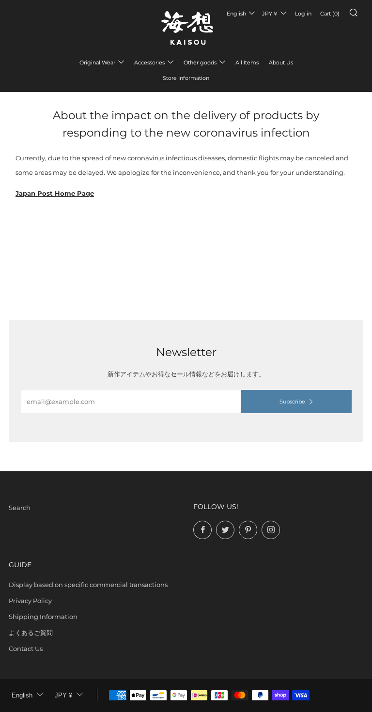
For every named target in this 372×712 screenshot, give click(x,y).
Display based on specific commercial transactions (88, 584)
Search (20, 507)
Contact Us (26, 648)
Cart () (330, 13)
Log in (303, 13)
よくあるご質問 (31, 632)
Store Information (186, 78)
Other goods (200, 62)
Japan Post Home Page (55, 193)
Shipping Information (43, 616)
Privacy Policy (30, 600)
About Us (281, 62)
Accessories (149, 62)
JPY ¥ (270, 13)
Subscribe (292, 401)
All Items (247, 62)
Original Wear (97, 62)
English (236, 13)
